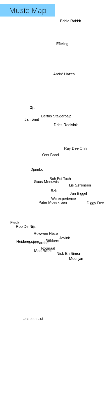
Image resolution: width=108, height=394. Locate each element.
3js (29, 113)
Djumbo (36, 168)
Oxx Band (53, 151)
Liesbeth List (30, 315)
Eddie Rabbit (71, 21)
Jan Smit (30, 122)
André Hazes (63, 73)
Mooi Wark (44, 255)
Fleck (13, 225)
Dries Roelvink (66, 126)
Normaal (49, 249)
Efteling (62, 44)
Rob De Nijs (25, 232)
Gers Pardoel (37, 237)
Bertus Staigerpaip (60, 116)
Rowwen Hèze (45, 233)
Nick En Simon (67, 260)
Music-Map (27, 10)
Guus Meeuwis (45, 182)
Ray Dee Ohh (77, 155)
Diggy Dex (94, 207)
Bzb (54, 190)
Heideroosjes (28, 246)
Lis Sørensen (81, 184)
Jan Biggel (79, 195)
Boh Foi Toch (61, 181)
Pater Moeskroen (49, 199)
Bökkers (54, 242)
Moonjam (79, 245)
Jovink (64, 241)
